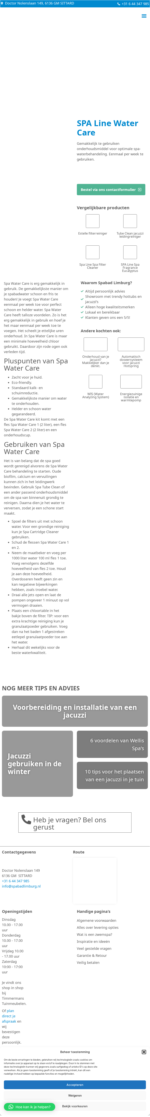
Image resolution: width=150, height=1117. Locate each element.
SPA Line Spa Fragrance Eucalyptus (130, 267)
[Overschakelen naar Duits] (131, 16)
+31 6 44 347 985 (15, 881)
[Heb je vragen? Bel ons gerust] (26, 819)
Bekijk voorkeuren (75, 1106)
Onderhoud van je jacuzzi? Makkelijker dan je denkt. (95, 361)
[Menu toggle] (144, 15)
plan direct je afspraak (9, 1016)
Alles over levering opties (98, 927)
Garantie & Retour (92, 955)
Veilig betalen (88, 962)
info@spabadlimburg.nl (21, 886)
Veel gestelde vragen (94, 948)
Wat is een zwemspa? (94, 934)
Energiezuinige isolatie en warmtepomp (131, 397)
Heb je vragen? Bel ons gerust (69, 823)
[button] (144, 1052)
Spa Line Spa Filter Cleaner (92, 266)
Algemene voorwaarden (96, 920)
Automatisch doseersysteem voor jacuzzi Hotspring (131, 361)
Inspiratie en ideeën (93, 941)
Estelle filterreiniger (92, 233)
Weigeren (75, 1095)
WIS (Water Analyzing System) (95, 395)
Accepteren (75, 1085)
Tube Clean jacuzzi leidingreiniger (130, 235)
